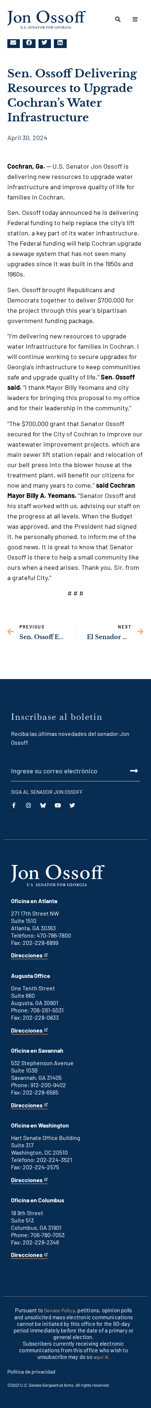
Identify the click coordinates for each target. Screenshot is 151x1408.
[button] (13, 42)
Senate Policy (59, 1310)
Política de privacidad (31, 1371)
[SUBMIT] (75, 771)
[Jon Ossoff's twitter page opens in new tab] (72, 805)
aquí (100, 1357)
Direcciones (27, 955)
